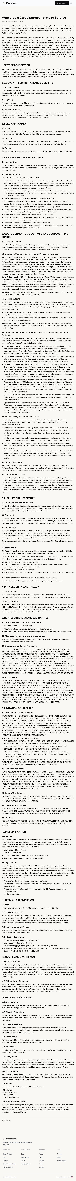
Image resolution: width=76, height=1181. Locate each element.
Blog (40, 1157)
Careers (41, 1160)
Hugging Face (25, 1164)
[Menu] (71, 3)
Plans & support (8, 1167)
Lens (4, 1157)
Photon (5, 1160)
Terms (59, 1157)
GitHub (23, 1160)
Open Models (7, 1154)
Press (41, 1164)
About (41, 1154)
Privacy (59, 1154)
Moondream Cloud (9, 1164)
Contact (41, 1167)
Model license (61, 1160)
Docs (23, 1154)
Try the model (60, 3)
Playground (25, 1157)
